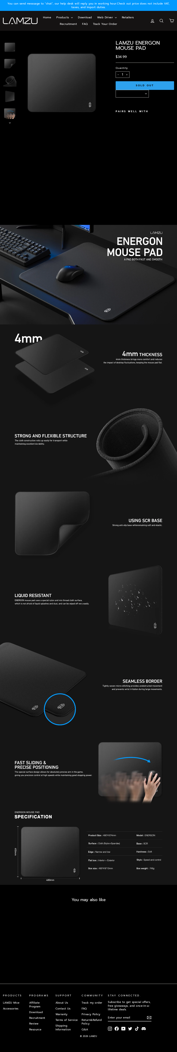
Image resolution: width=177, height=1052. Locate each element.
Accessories (10, 1009)
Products (63, 17)
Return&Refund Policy (92, 1022)
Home (47, 17)
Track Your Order (105, 24)
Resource (35, 1029)
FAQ (85, 24)
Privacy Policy (91, 1014)
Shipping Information (63, 1027)
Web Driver (105, 17)
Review (34, 1024)
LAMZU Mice (11, 1003)
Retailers (128, 17)
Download (85, 17)
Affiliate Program (34, 1004)
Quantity (122, 68)
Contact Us (63, 1009)
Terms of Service (66, 1020)
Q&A (85, 1029)
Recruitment (68, 24)
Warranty (61, 1014)
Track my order (92, 1003)
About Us (61, 1003)
